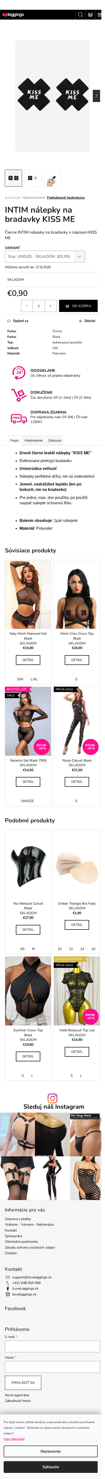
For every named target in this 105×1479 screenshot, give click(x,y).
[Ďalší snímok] (96, 96)
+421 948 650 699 (26, 1283)
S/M (20, 679)
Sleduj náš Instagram (53, 1107)
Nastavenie (51, 1451)
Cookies (11, 1253)
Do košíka (81, 306)
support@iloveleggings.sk (32, 1277)
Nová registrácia (17, 1395)
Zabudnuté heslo (18, 1400)
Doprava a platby (18, 1219)
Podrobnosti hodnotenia (66, 197)
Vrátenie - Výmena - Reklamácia (29, 1224)
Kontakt (11, 1230)
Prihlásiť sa (23, 1382)
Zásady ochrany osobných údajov (30, 1247)
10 (60, 949)
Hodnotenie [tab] (33, 440)
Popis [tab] (14, 440)
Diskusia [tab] (54, 440)
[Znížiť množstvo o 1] (27, 306)
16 (93, 949)
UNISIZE (27, 801)
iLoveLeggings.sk (25, 1288)
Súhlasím (50, 1467)
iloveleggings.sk (24, 1294)
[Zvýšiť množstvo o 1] (50, 306)
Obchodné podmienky (21, 1241)
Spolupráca (13, 1236)
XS (22, 949)
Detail (28, 660)
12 (71, 949)
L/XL (34, 679)
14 (82, 949)
